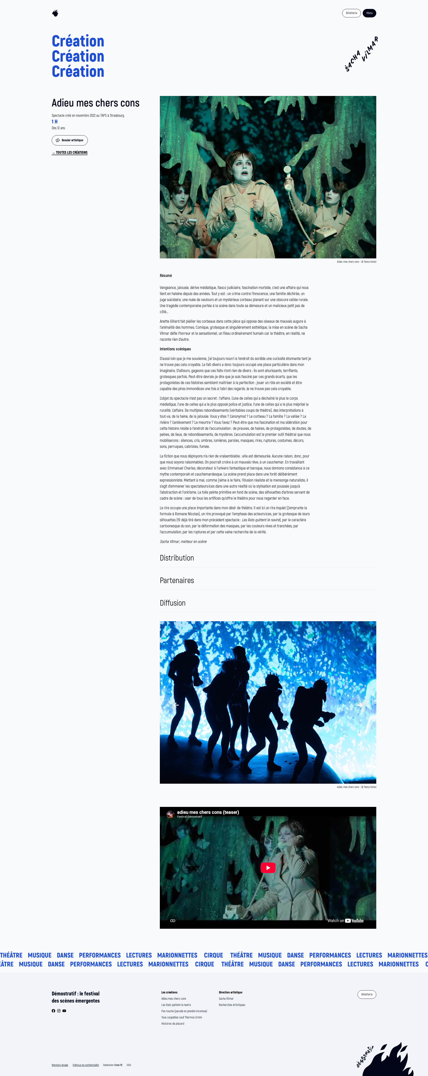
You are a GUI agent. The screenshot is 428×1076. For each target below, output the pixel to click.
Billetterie (351, 13)
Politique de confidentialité (86, 1065)
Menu (369, 13)
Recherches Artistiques (232, 1005)
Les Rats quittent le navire (176, 1005)
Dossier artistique (72, 140)
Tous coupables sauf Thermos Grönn (181, 1017)
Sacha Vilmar (226, 999)
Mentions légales (60, 1065)
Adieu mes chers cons (173, 999)
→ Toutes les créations (70, 152)
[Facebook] (53, 1011)
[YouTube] (64, 1011)
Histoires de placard (172, 1024)
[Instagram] (59, 1011)
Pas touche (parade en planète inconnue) (184, 1011)
